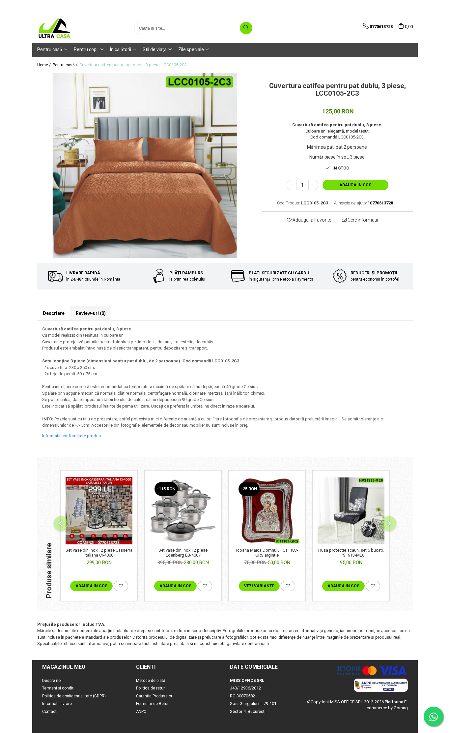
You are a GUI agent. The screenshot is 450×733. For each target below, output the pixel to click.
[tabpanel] (144, 165)
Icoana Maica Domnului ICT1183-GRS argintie (267, 553)
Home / (44, 65)
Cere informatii (362, 220)
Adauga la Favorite (311, 220)
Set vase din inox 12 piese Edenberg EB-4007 (183, 553)
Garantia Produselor (154, 696)
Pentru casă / (65, 65)
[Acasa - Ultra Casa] (70, 28)
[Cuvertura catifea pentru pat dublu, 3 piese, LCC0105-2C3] (144, 165)
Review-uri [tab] (91, 313)
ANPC (141, 711)
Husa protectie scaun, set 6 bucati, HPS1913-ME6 (351, 553)
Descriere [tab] (54, 313)
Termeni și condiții (58, 688)
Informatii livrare (57, 703)
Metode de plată (150, 680)
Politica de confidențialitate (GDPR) (74, 696)
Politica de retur (150, 688)
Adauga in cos (355, 185)
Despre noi (52, 680)
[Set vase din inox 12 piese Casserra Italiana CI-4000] (99, 510)
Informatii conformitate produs (71, 435)
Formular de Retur (152, 703)
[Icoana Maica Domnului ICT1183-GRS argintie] (267, 510)
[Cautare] (246, 28)
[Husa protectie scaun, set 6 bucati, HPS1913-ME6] (351, 510)
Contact (49, 711)
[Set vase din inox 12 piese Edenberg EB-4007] (183, 510)
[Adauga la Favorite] (121, 586)
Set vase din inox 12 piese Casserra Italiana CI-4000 (99, 553)
